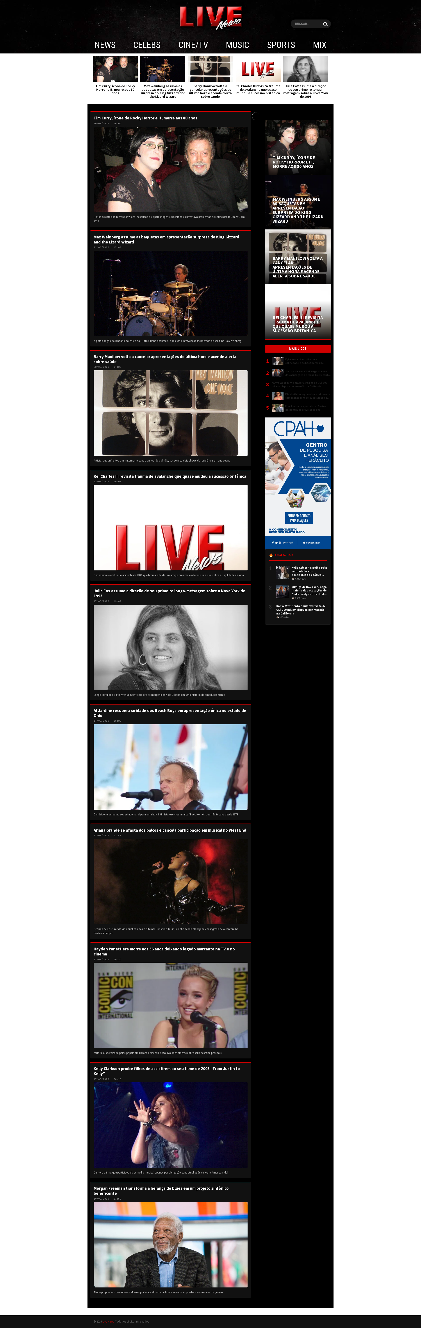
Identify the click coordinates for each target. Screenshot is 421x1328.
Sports (281, 45)
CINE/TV (193, 45)
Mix (319, 45)
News (105, 45)
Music (237, 45)
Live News (108, 1321)
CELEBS (147, 45)
